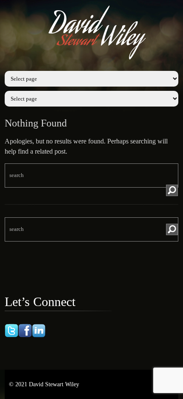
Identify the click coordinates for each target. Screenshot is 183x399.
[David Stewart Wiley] (98, 61)
